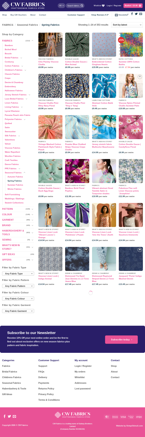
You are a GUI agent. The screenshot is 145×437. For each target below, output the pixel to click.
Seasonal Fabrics (27, 24)
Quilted (8, 123)
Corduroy (9, 62)
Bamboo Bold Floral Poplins (74, 189)
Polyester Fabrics (13, 119)
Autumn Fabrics (15, 177)
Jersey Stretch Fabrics (15, 95)
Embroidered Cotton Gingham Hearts (102, 63)
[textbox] (17, 274)
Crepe (7, 78)
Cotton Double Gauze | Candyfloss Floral (130, 145)
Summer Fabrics (15, 185)
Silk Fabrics (10, 135)
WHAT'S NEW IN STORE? (11, 247)
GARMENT (8, 220)
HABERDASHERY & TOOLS (13, 233)
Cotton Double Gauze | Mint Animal (76, 63)
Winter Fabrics (15, 189)
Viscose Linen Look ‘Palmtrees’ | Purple (74, 233)
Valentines (10, 140)
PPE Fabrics (10, 168)
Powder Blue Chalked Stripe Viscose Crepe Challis (75, 147)
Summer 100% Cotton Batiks (129, 63)
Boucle (8, 53)
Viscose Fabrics (12, 148)
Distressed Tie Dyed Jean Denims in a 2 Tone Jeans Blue (77, 278)
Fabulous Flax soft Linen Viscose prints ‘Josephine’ (129, 190)
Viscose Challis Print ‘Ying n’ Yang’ (75, 104)
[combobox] (18, 274)
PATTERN (7, 209)
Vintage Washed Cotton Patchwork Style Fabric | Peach (50, 147)
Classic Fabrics (12, 74)
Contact (42, 15)
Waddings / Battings (14, 198)
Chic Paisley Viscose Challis (48, 63)
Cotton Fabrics (12, 66)
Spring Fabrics (15, 181)
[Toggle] (32, 40)
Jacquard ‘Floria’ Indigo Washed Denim (130, 277)
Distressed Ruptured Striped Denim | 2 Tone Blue (103, 278)
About (32, 15)
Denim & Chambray (14, 82)
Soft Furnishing (12, 194)
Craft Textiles (11, 160)
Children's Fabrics (13, 70)
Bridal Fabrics (11, 57)
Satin (7, 127)
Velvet (8, 144)
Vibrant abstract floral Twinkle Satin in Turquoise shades (102, 190)
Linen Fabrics (11, 103)
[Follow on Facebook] (132, 14)
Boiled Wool (11, 49)
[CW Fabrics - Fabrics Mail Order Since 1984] (23, 5)
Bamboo (9, 45)
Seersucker (10, 131)
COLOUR (7, 214)
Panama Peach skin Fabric (17, 115)
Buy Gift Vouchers (18, 15)
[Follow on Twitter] (136, 14)
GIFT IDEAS (8, 254)
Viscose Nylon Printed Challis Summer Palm (129, 104)
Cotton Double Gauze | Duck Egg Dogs (49, 189)
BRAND (6, 225)
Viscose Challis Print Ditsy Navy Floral (48, 104)
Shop (4, 15)
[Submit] (81, 5)
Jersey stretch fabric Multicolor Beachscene (103, 145)
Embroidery (10, 86)
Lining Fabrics (12, 107)
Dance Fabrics (12, 164)
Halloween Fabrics (14, 90)
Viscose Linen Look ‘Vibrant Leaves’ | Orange (48, 234)
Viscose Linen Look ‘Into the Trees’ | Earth (102, 233)
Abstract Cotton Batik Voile (102, 104)
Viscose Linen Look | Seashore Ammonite (129, 233)
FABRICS (7, 24)
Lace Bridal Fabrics (14, 99)
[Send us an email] (140, 14)
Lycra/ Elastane (12, 111)
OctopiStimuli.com (134, 426)
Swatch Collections (14, 203)
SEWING (6, 240)
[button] (133, 5)
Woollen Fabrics (13, 156)
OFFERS (6, 260)
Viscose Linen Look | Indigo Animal (48, 277)
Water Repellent (12, 152)
